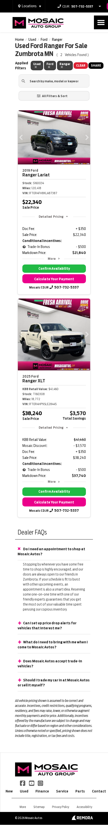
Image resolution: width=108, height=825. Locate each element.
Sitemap (38, 807)
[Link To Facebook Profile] (23, 782)
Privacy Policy (60, 807)
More (52, 258)
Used (24, 791)
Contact (99, 791)
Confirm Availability (54, 268)
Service (62, 791)
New (9, 791)
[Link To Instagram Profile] (40, 782)
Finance (42, 791)
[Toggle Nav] (101, 22)
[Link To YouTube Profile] (31, 782)
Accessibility (84, 807)
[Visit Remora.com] (82, 819)
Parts (80, 791)
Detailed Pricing (51, 216)
